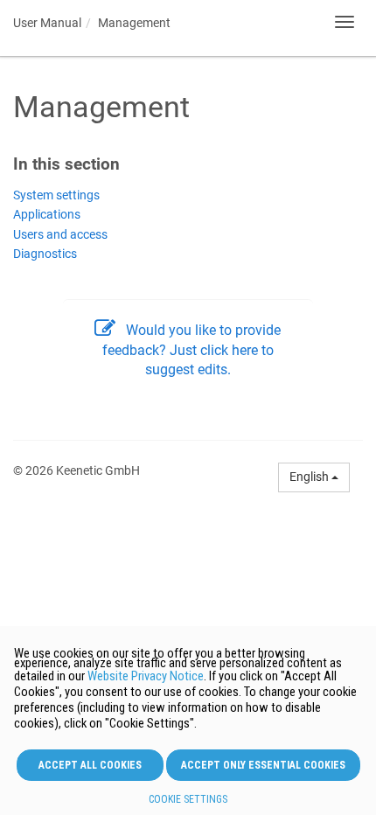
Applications (46, 214)
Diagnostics (45, 254)
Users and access (60, 234)
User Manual (47, 23)
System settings (56, 195)
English (310, 477)
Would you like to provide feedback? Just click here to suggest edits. (191, 350)
